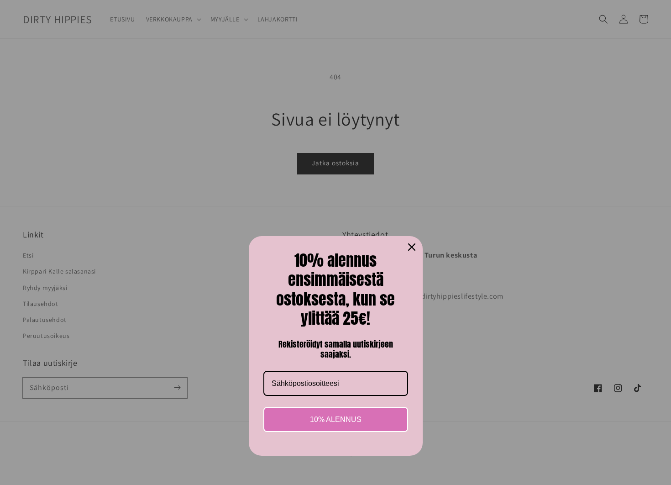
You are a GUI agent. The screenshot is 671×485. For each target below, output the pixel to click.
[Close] (412, 247)
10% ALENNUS (336, 419)
